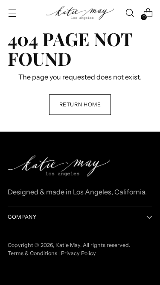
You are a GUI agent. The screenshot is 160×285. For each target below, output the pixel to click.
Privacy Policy (78, 253)
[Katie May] (80, 13)
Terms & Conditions (32, 253)
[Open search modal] (129, 13)
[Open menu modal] (12, 13)
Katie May (67, 245)
